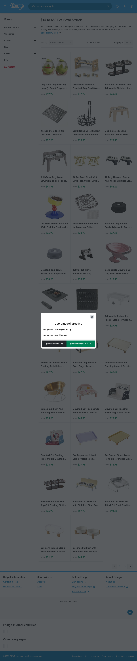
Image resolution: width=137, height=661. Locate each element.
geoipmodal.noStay (54, 344)
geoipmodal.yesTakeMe (81, 344)
